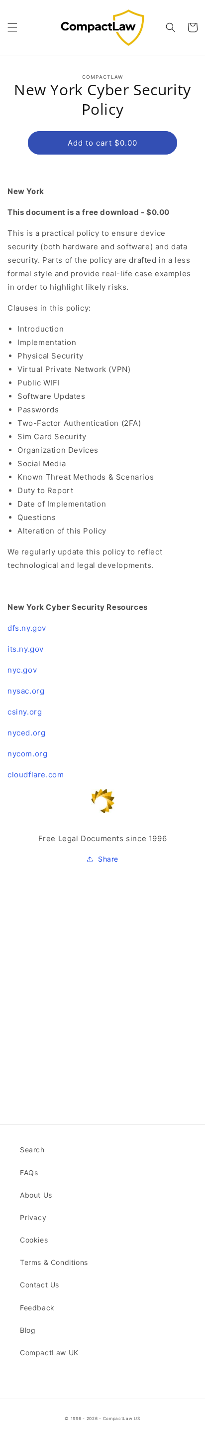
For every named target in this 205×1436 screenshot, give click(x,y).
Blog (27, 1330)
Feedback (37, 1307)
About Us (36, 1195)
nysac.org (25, 691)
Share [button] (108, 859)
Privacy (33, 1217)
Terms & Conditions (54, 1262)
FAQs (29, 1172)
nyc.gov (22, 670)
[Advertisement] (102, 975)
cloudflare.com (35, 774)
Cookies (34, 1240)
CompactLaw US (121, 1418)
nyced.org (26, 732)
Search (32, 1149)
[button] (12, 27)
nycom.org (27, 753)
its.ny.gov (25, 649)
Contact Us (39, 1284)
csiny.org (24, 712)
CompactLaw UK (49, 1352)
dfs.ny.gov (26, 628)
